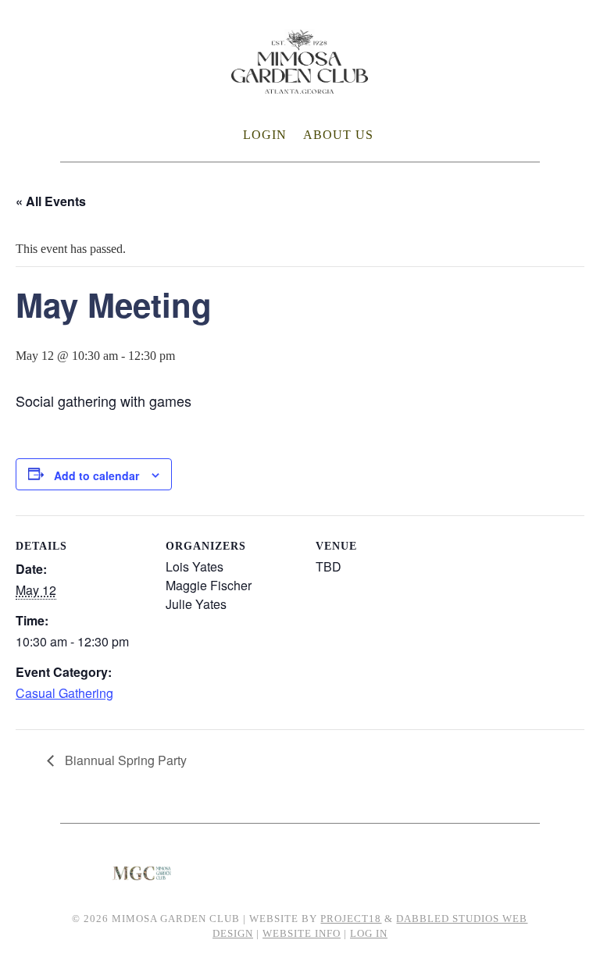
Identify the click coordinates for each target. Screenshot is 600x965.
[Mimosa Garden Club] (299, 84)
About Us (338, 134)
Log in (369, 933)
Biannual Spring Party (124, 760)
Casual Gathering (64, 693)
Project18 (350, 918)
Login (265, 134)
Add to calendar (96, 475)
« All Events (51, 201)
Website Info (301, 933)
